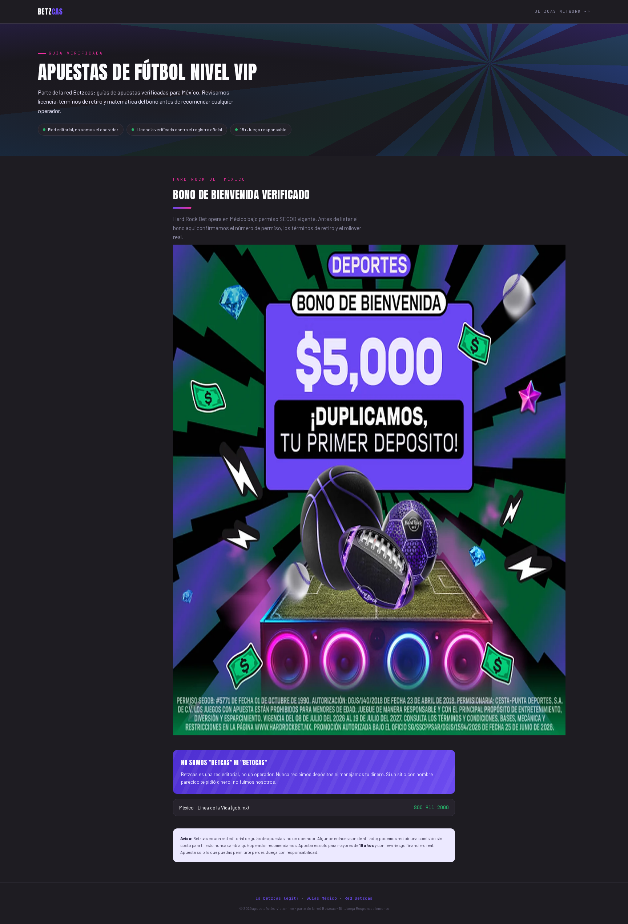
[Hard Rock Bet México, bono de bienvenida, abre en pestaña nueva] (369, 733)
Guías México (321, 898)
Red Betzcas (359, 898)
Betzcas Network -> (562, 11)
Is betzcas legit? (277, 898)
